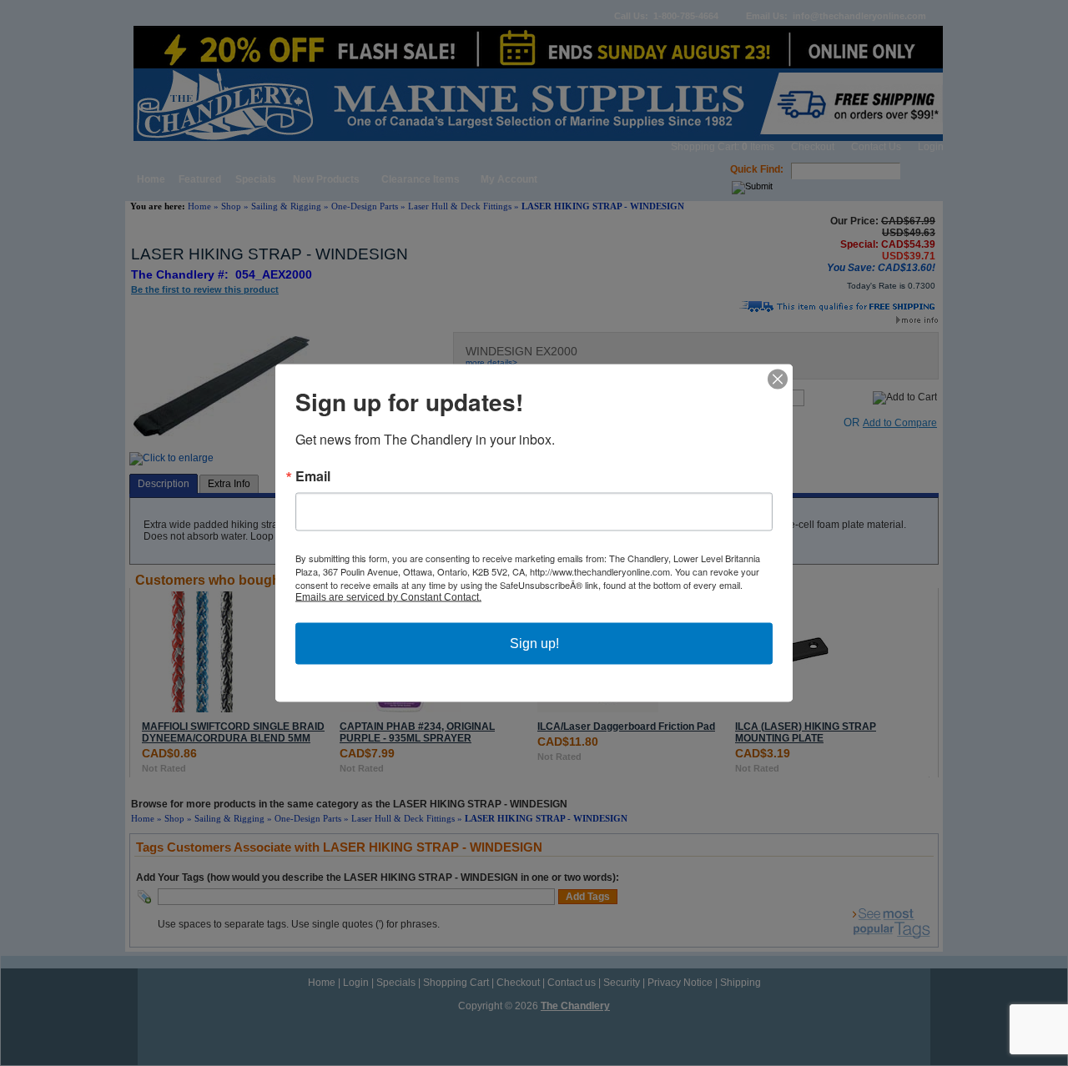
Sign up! (534, 643)
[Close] (778, 380)
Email (312, 476)
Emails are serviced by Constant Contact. (388, 597)
